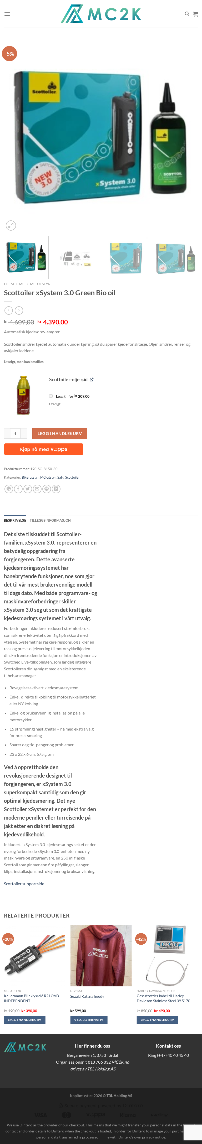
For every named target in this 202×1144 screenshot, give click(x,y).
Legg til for (72, 396)
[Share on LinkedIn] (56, 489)
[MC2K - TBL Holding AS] (101, 14)
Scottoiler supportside (24, 883)
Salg (60, 477)
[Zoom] (11, 225)
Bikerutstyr (30, 477)
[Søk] (187, 14)
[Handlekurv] (195, 14)
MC (22, 284)
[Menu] (7, 13)
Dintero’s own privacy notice (141, 1137)
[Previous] (14, 135)
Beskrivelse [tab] (15, 520)
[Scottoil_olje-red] (23, 395)
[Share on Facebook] (18, 489)
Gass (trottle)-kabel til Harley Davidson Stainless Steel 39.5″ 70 (163, 998)
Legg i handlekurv (60, 433)
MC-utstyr (40, 284)
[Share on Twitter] (27, 489)
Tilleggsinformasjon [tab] (50, 520)
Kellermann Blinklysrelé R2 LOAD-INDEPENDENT (32, 998)
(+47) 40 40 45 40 (173, 1055)
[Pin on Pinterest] (46, 489)
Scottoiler (72, 477)
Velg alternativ (88, 1019)
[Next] (187, 135)
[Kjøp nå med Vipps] (43, 449)
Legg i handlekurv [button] (25, 1019)
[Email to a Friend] (37, 489)
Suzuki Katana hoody (87, 996)
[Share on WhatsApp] (8, 489)
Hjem (9, 284)
